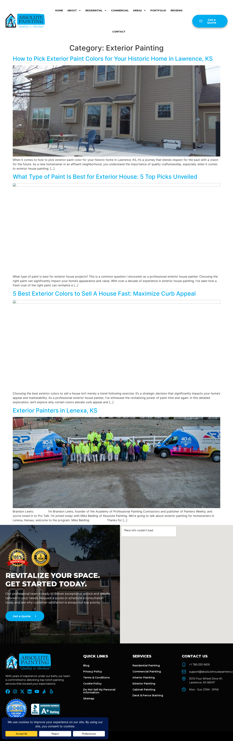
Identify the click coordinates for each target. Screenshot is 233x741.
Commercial (120, 10)
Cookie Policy (92, 683)
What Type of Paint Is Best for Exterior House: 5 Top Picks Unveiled (105, 176)
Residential (93, 10)
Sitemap (88, 698)
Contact (118, 31)
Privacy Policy (92, 671)
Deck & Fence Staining (148, 695)
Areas (137, 10)
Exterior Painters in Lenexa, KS (55, 410)
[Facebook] (7, 691)
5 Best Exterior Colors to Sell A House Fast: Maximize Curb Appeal (104, 293)
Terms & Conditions (96, 677)
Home (59, 10)
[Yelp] (51, 691)
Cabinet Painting (144, 689)
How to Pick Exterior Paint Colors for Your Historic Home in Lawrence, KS (113, 58)
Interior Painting (144, 677)
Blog (86, 665)
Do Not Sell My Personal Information (99, 691)
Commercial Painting (147, 671)
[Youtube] (37, 691)
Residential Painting (146, 665)
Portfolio (158, 10)
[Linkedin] (29, 691)
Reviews (177, 10)
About (72, 10)
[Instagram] (15, 691)
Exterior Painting (144, 683)
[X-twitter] (22, 691)
